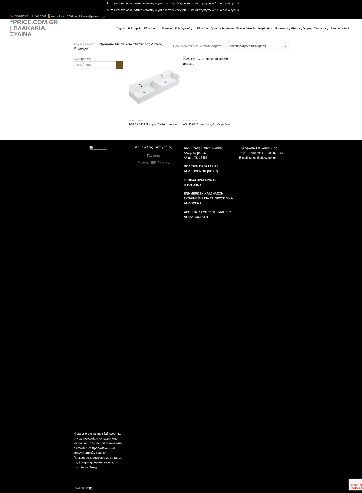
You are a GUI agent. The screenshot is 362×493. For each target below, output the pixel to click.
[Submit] (119, 65)
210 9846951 (254, 153)
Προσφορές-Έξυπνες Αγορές (293, 28)
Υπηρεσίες (321, 28)
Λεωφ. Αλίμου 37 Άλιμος (64, 16)
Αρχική (121, 28)
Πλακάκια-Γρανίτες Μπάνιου (215, 28)
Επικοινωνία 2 (340, 28)
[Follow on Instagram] (344, 16)
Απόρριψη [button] (248, 3)
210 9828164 (274, 153)
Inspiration (265, 28)
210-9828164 (39, 16)
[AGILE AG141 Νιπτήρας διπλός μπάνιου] (208, 86)
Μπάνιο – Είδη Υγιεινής (177, 28)
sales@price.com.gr (94, 16)
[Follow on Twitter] (349, 16)
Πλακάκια (150, 28)
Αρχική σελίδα (84, 44)
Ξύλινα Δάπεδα (246, 28)
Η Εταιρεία (135, 28)
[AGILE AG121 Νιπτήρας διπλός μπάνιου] (154, 86)
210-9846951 (21, 16)
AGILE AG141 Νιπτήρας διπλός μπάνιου (207, 124)
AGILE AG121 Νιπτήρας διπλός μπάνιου (153, 124)
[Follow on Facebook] (339, 16)
